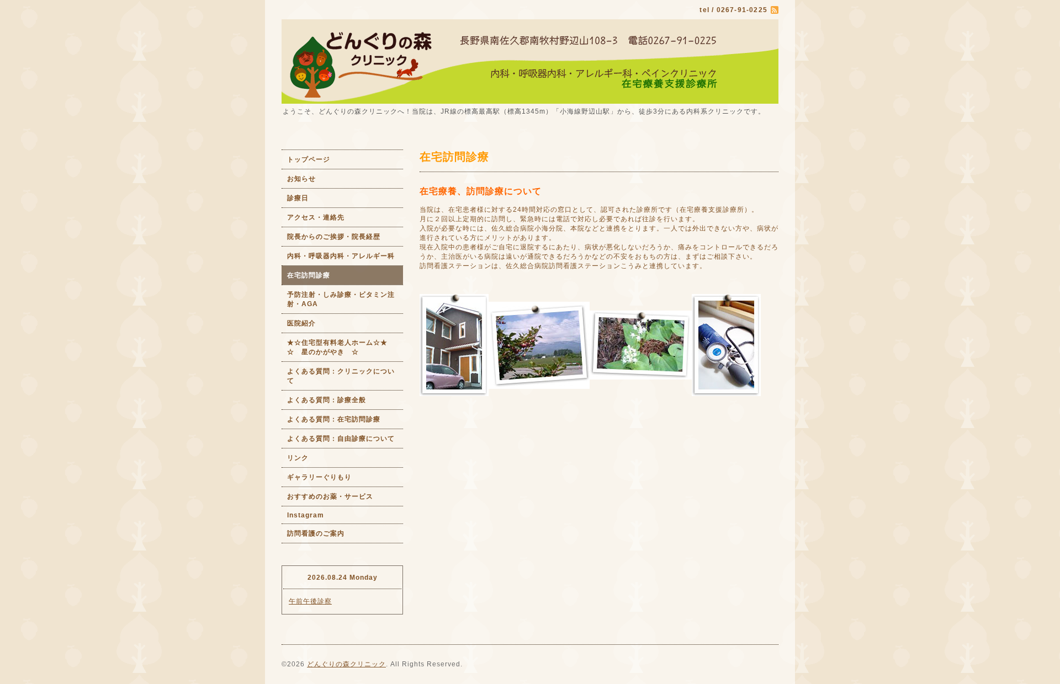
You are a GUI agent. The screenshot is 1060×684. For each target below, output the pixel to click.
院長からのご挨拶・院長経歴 (333, 237)
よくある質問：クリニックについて (341, 375)
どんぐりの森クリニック (346, 664)
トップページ (308, 159)
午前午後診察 (310, 601)
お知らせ (301, 179)
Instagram (305, 515)
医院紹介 (301, 323)
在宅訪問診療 (308, 275)
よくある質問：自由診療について (341, 438)
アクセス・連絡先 (315, 217)
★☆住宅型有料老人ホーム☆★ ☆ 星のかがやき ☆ (345, 347)
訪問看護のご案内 (315, 533)
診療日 (298, 198)
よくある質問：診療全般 (326, 400)
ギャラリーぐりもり (319, 477)
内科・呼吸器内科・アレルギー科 (341, 256)
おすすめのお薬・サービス (330, 496)
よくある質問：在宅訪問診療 (333, 419)
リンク (298, 458)
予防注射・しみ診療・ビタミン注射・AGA (341, 299)
